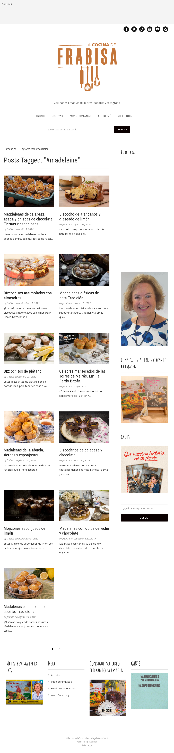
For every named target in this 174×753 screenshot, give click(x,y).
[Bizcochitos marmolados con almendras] (29, 270)
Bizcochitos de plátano (22, 371)
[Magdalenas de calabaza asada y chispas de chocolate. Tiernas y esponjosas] (29, 191)
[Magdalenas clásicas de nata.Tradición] (84, 270)
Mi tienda (125, 116)
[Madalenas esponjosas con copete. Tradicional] (29, 583)
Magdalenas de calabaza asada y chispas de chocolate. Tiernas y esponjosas (29, 219)
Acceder (55, 675)
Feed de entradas (61, 681)
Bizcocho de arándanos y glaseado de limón (79, 216)
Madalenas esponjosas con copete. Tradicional (26, 609)
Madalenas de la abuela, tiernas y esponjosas (24, 452)
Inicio (40, 116)
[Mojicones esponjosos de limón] (29, 505)
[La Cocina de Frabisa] (87, 67)
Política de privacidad (87, 741)
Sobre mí (104, 116)
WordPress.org (60, 695)
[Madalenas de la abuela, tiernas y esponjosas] (29, 427)
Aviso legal (87, 745)
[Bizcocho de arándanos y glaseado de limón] (84, 191)
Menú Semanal (80, 116)
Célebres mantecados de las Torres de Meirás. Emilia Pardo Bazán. (82, 376)
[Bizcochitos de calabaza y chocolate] (84, 427)
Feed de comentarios (63, 688)
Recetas (57, 116)
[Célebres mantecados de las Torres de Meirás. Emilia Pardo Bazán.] (84, 348)
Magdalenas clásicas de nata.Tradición (79, 295)
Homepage (10, 148)
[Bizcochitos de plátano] (29, 348)
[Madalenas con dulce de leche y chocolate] (84, 505)
